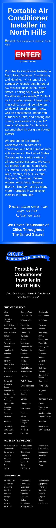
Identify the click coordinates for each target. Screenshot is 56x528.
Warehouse (25, 490)
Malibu (24, 413)
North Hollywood (10, 325)
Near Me (24, 433)
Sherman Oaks (10, 332)
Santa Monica (26, 368)
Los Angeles (44, 347)
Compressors (26, 449)
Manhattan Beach (8, 386)
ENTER (28, 55)
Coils (23, 465)
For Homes (43, 503)
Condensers (9, 452)
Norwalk (24, 364)
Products (7, 493)
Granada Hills (26, 316)
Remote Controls (10, 445)
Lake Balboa (44, 316)
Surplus (42, 497)
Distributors (25, 480)
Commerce (8, 413)
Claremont (43, 381)
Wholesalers (44, 480)
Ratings (7, 497)
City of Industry (44, 417)
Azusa (23, 417)
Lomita (24, 399)
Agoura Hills (9, 404)
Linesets (24, 462)
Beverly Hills (9, 391)
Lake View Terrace (8, 320)
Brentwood (8, 433)
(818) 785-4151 (29, 215)
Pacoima (42, 325)
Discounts (25, 487)
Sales (23, 500)
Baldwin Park (26, 372)
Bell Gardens (26, 381)
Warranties (25, 484)
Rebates (24, 497)
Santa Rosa (43, 426)
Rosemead (8, 376)
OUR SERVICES (12, 475)
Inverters (7, 455)
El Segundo (26, 404)
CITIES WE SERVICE (14, 307)
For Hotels (8, 507)
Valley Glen (43, 339)
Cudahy (24, 394)
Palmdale (7, 354)
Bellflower (43, 368)
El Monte (42, 361)
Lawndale (25, 391)
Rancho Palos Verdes (44, 376)
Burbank (42, 357)
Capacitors (25, 452)
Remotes (42, 462)
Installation (25, 503)
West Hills (43, 343)
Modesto (24, 430)
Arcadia (42, 372)
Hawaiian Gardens (7, 408)
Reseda (42, 329)
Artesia (41, 404)
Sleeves (7, 462)
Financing (43, 487)
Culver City (8, 381)
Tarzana (7, 339)
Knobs (6, 468)
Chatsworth (43, 312)
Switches (7, 459)
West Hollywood (27, 386)
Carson (42, 364)
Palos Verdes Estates (44, 408)
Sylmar (41, 336)
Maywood (42, 391)
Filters (41, 459)
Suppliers (7, 490)
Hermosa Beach (45, 399)
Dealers (42, 493)
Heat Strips (25, 468)
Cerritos (24, 376)
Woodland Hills (27, 347)
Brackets (42, 455)
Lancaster (25, 354)
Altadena (7, 417)
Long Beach (8, 350)
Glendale (42, 350)
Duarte (41, 394)
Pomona (7, 357)
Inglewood (25, 361)
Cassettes (25, 459)
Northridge (25, 325)
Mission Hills (26, 320)
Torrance (42, 354)
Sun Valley (43, 332)
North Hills (43, 320)
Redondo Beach (10, 372)
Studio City (25, 332)
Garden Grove (44, 430)
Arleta (6, 312)
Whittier (24, 426)
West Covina (9, 364)
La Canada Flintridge (8, 399)
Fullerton (42, 422)
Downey (7, 361)
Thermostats (9, 449)
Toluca (23, 339)
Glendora (7, 422)
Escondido (8, 426)
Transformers (26, 445)
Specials (42, 490)
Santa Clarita (26, 350)
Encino (6, 316)
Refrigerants (44, 445)
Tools (6, 465)
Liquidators (8, 484)
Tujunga (24, 336)
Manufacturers (9, 480)
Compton (7, 368)
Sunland (7, 336)
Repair (41, 500)
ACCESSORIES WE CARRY (18, 440)
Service (7, 503)
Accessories (43, 449)
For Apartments (27, 507)
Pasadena (25, 357)
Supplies (24, 455)
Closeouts (8, 487)
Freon (41, 465)
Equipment (43, 484)
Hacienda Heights (25, 421)
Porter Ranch (26, 329)
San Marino (25, 408)
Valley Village (9, 343)
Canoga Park (26, 312)
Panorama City (10, 329)
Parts (6, 500)
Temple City (43, 386)
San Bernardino (45, 413)
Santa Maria (8, 430)
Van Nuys (25, 343)
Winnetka (7, 347)
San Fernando (9, 394)
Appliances (43, 452)
